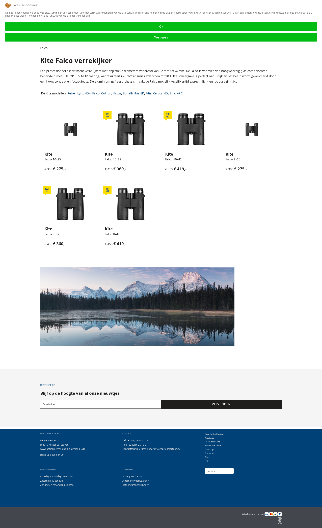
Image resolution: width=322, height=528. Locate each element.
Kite (48, 154)
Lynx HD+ (84, 93)
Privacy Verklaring (132, 476)
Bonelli (128, 93)
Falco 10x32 (113, 159)
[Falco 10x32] (131, 129)
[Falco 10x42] (191, 129)
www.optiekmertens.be (53, 448)
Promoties (209, 453)
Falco (96, 93)
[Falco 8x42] (131, 204)
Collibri (106, 93)
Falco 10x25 (52, 159)
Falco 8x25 (233, 159)
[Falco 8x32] (71, 204)
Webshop (209, 449)
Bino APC (176, 93)
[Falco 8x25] (251, 129)
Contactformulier (132, 448)
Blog (207, 457)
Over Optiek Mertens (214, 434)
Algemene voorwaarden (135, 480)
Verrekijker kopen (213, 445)
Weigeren (161, 37)
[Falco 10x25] (70, 129)
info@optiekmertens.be (167, 448)
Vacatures (209, 437)
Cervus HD (160, 93)
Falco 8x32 (51, 234)
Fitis (149, 93)
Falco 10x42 (173, 159)
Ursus (117, 93)
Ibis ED (139, 93)
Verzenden (221, 404)
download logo (77, 448)
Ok (161, 26)
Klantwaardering (212, 441)
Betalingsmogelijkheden (135, 484)
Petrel (71, 93)
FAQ (206, 461)
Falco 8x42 (112, 234)
